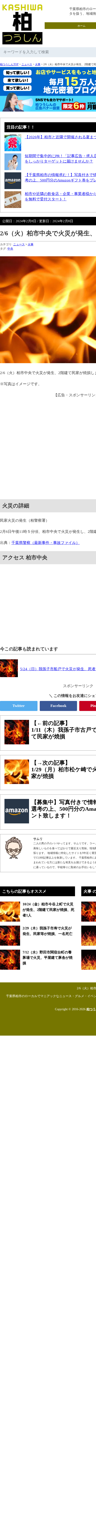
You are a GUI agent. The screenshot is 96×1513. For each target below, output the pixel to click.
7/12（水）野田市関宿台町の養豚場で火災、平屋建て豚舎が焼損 (48, 957)
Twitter (19, 706)
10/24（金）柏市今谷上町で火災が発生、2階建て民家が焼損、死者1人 (48, 909)
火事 (37, 64)
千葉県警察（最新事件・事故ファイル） (45, 543)
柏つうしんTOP (9, 64)
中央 (10, 248)
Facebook (58, 706)
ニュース (26, 64)
